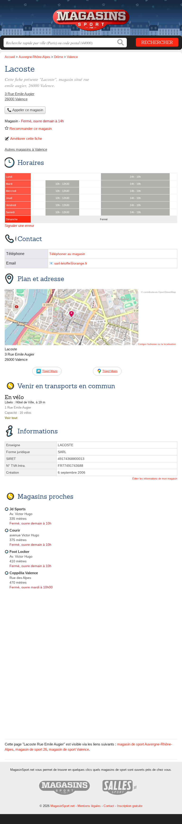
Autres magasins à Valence (26, 149)
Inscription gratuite (129, 806)
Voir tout (11, 418)
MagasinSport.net (91, 19)
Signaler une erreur (19, 226)
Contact (109, 806)
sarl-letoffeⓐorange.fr (70, 263)
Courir (14, 530)
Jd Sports (17, 509)
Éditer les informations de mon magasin (154, 478)
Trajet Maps (110, 371)
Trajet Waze (50, 371)
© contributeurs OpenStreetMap (158, 292)
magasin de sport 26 (31, 749)
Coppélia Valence (23, 573)
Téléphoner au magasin (67, 254)
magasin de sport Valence (69, 749)
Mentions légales (89, 806)
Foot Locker (19, 552)
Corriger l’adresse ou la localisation (157, 344)
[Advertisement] (91, 701)
